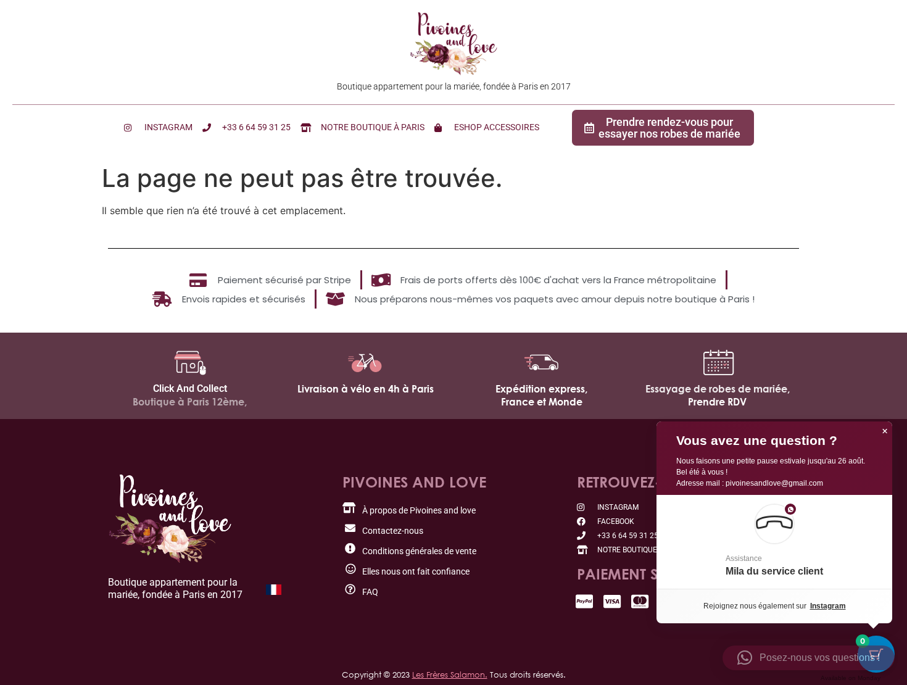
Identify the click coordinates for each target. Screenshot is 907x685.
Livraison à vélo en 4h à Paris (365, 389)
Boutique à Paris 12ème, (190, 402)
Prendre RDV (717, 402)
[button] (774, 542)
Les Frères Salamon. (449, 674)
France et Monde (541, 402)
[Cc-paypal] (584, 601)
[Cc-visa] (612, 601)
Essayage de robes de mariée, (717, 389)
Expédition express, (541, 389)
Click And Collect (190, 388)
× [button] (885, 431)
